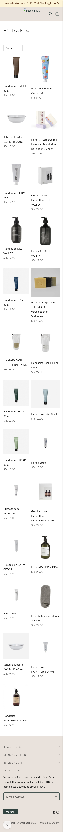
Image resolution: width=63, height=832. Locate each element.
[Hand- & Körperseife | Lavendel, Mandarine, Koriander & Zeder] (45, 120)
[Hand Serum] (45, 443)
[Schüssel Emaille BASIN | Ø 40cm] (16, 646)
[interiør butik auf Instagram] (57, 812)
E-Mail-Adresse (14, 792)
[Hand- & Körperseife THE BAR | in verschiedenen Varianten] (45, 282)
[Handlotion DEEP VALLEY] (16, 230)
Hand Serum (38, 462)
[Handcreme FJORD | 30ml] (16, 441)
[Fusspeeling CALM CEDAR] (16, 546)
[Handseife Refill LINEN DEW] (45, 343)
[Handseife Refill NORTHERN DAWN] (16, 342)
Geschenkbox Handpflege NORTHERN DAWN (43, 516)
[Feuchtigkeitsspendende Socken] (45, 596)
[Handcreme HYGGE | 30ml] (16, 67)
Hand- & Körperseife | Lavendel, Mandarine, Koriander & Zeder (44, 144)
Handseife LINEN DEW (44, 567)
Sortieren (11, 48)
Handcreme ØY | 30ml (44, 413)
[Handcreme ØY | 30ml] (45, 394)
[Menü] (5, 14)
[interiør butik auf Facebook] (54, 812)
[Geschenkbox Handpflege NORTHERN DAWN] (45, 491)
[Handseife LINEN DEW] (45, 547)
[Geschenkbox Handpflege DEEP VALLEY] (45, 176)
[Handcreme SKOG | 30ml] (16, 393)
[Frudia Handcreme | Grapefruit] (45, 69)
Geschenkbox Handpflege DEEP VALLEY (41, 200)
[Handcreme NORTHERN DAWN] (45, 647)
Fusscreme (9, 613)
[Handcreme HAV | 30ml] (16, 281)
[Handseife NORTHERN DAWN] (16, 697)
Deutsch (10, 811)
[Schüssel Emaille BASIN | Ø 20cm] (16, 118)
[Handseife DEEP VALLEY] (45, 231)
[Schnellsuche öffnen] (50, 14)
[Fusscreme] (16, 595)
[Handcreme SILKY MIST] (16, 174)
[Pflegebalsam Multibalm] (16, 490)
